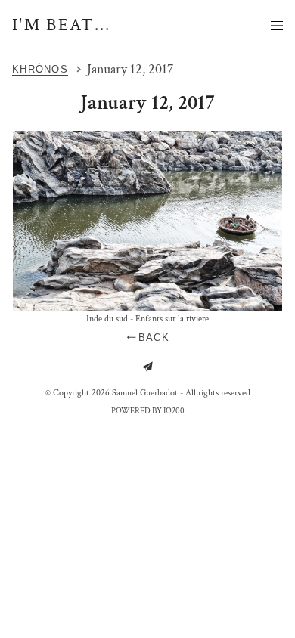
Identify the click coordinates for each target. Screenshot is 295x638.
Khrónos (40, 69)
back (153, 337)
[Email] (147, 367)
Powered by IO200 (148, 411)
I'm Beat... (61, 25)
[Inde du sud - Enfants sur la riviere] (147, 221)
